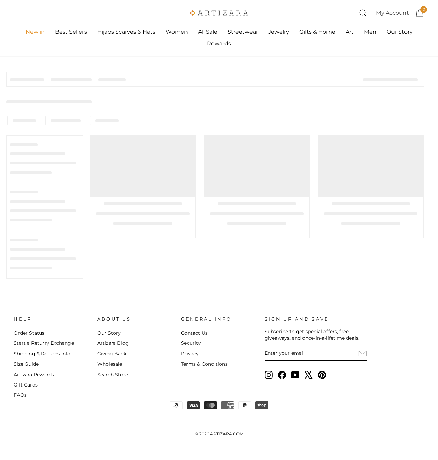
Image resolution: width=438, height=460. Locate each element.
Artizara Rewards (34, 374)
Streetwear (243, 32)
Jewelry (278, 32)
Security (191, 343)
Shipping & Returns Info (42, 353)
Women (177, 32)
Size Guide (26, 364)
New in (35, 32)
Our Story (400, 32)
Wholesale (109, 364)
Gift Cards (26, 385)
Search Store (112, 374)
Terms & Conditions (204, 364)
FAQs (20, 395)
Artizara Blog (113, 343)
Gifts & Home (317, 32)
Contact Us (194, 333)
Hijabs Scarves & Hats (126, 32)
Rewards (219, 43)
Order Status (29, 333)
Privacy (190, 353)
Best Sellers (71, 32)
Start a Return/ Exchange (44, 343)
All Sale (207, 32)
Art (350, 32)
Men (370, 32)
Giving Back (111, 353)
